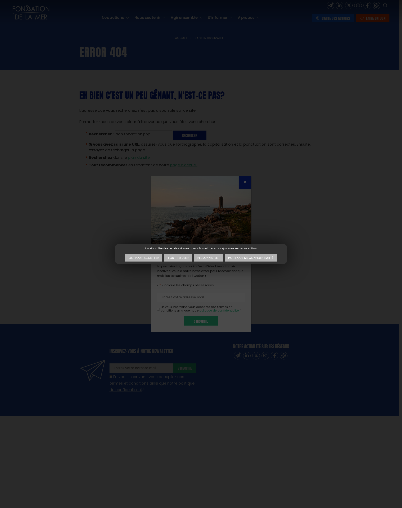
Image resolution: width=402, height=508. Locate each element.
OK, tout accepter (144, 258)
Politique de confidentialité (250, 258)
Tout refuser (178, 258)
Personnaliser (208, 258)
